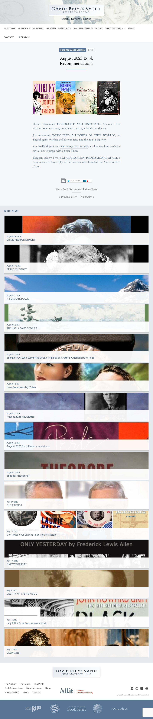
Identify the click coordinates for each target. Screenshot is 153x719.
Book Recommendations (72, 50)
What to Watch (114, 28)
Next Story (86, 196)
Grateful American (57, 28)
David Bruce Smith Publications (136, 695)
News (131, 28)
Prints (38, 28)
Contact (9, 37)
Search (24, 37)
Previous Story (69, 196)
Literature (82, 28)
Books (23, 28)
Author (9, 28)
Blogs (98, 28)
